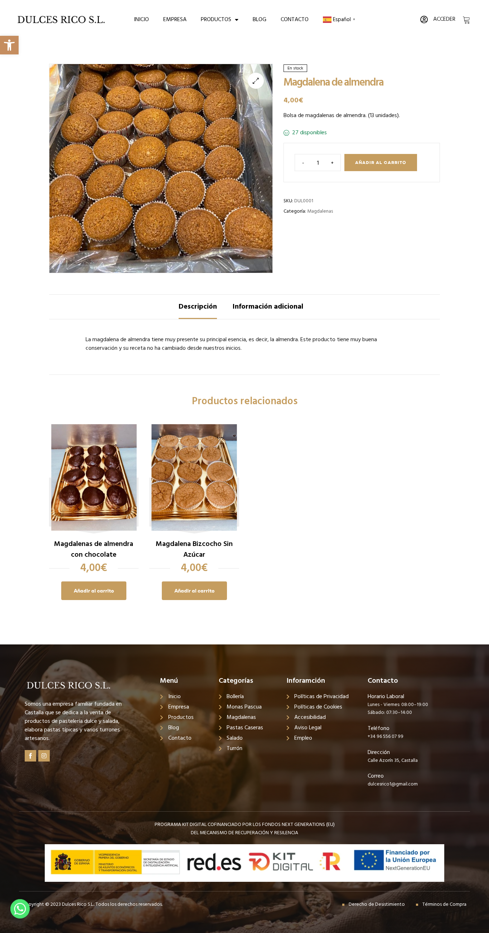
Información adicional (268, 307)
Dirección (379, 752)
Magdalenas (320, 211)
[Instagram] (44, 756)
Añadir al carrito (380, 162)
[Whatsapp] (20, 914)
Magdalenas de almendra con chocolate (93, 549)
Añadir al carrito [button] (94, 591)
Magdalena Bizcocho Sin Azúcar (194, 549)
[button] (9, 45)
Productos (216, 19)
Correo (376, 776)
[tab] (198, 307)
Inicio (141, 19)
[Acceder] (424, 20)
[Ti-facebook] (30, 756)
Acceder (444, 19)
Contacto (295, 19)
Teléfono (378, 728)
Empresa (175, 19)
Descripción (198, 307)
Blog (259, 19)
